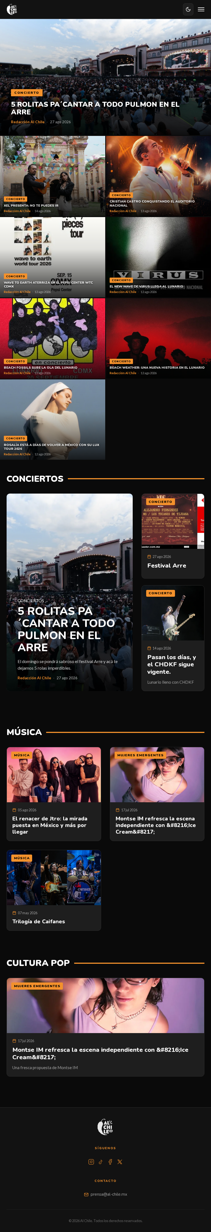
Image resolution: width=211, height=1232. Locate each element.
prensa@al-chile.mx (109, 1194)
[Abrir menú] (201, 9)
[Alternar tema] (188, 9)
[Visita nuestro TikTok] (101, 1162)
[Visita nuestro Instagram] (91, 1162)
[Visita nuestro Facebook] (110, 1162)
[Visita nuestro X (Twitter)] (120, 1162)
